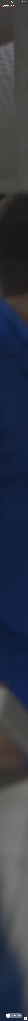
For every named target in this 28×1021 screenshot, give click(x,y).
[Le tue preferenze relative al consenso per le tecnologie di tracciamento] (25, 1018)
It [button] (20, 6)
